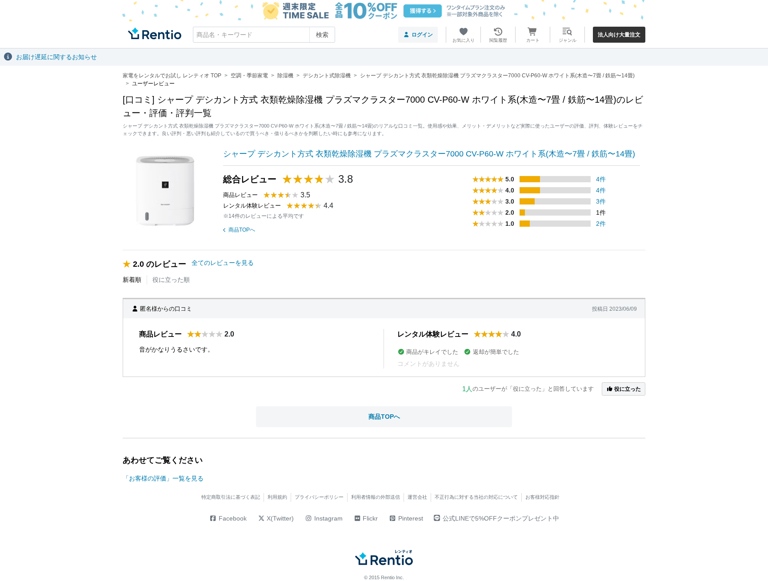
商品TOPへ (241, 230)
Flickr (369, 518)
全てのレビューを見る (223, 262)
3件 (601, 201)
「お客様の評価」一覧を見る (163, 478)
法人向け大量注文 (619, 35)
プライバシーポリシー (319, 497)
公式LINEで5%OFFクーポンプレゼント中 (501, 518)
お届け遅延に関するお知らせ (56, 56)
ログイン (422, 35)
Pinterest (409, 518)
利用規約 (277, 497)
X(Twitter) (279, 518)
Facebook (232, 518)
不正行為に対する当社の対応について (476, 497)
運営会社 (417, 497)
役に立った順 (171, 279)
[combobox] (264, 35)
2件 (601, 223)
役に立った (627, 389)
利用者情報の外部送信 (375, 497)
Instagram (327, 518)
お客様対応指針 (542, 497)
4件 (601, 179)
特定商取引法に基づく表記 (230, 497)
